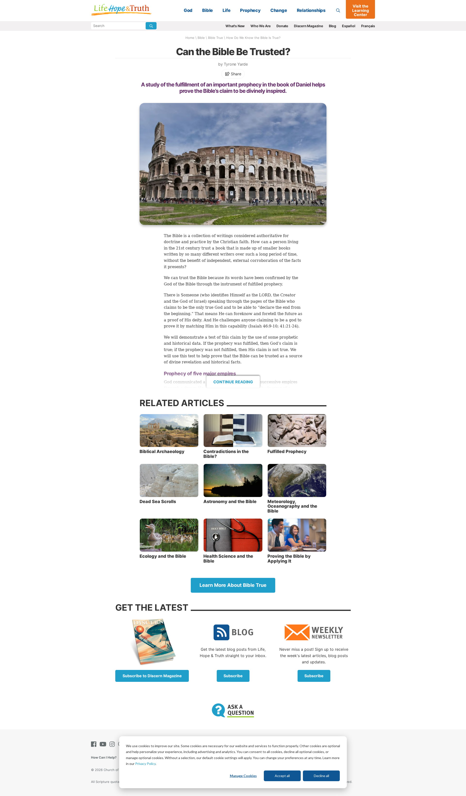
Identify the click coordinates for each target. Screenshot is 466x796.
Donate (282, 26)
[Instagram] (113, 744)
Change (278, 10)
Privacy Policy (145, 764)
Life (226, 10)
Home (189, 38)
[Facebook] (94, 744)
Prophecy (250, 10)
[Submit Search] (151, 25)
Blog (332, 26)
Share (235, 73)
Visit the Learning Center (360, 10)
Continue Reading (233, 381)
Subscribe (233, 675)
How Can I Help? (103, 757)
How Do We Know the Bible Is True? (253, 38)
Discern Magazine (308, 26)
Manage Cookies (243, 776)
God (188, 10)
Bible (207, 10)
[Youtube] (104, 744)
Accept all (282, 776)
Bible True (215, 38)
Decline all (321, 776)
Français (368, 26)
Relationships (311, 10)
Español (348, 26)
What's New (235, 26)
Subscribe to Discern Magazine (152, 675)
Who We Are (260, 26)
